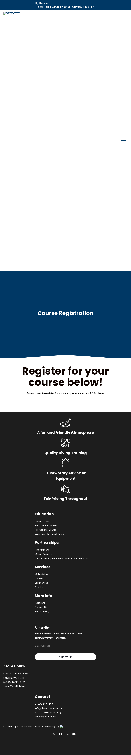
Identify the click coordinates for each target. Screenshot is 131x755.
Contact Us (41, 607)
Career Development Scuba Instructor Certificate (61, 558)
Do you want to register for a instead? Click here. (65, 393)
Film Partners (42, 549)
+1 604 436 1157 (44, 704)
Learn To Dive (42, 520)
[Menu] (124, 140)
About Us (40, 602)
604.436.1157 (86, 6)
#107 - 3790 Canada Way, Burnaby (57, 6)
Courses (39, 578)
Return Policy (42, 611)
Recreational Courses (46, 525)
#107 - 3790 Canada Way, (48, 712)
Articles (39, 587)
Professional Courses (46, 529)
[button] (42, 3)
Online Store (41, 573)
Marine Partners (43, 554)
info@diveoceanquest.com (49, 708)
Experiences (41, 582)
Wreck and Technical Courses (51, 534)
